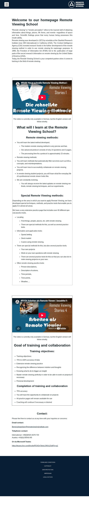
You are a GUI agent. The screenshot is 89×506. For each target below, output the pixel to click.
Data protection (47, 469)
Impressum (47, 473)
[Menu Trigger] (6, 4)
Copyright (47, 466)
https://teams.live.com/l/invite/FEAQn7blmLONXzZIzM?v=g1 (35, 446)
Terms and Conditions (47, 462)
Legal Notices (48, 477)
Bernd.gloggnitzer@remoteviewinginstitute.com (30, 427)
